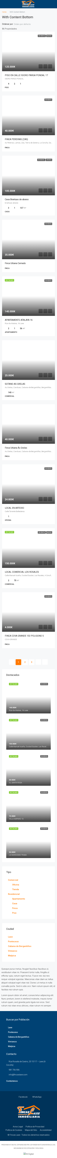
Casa (14, 903)
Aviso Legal (18, 1127)
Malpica (12, 955)
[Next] (38, 662)
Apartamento (18, 899)
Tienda (15, 889)
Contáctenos (12, 1081)
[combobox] (25, 24)
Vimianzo (12, 951)
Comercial (13, 880)
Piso (14, 913)
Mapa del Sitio (31, 1130)
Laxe (10, 937)
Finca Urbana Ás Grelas (16, 448)
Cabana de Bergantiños (19, 946)
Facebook (23, 1097)
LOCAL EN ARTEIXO (14, 508)
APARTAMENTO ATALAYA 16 (19, 320)
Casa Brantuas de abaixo (17, 199)
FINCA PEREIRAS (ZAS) (16, 139)
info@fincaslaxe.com (18, 1075)
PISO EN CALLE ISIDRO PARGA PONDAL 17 (26, 75)
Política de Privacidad (35, 1127)
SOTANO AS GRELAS (15, 384)
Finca (15, 908)
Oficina (15, 884)
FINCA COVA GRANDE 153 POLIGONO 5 (24, 636)
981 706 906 (14, 1070)
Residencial (14, 894)
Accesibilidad (45, 1130)
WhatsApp (37, 1097)
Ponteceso (13, 941)
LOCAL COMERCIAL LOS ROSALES (22, 572)
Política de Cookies (14, 1130)
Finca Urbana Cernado (15, 263)
